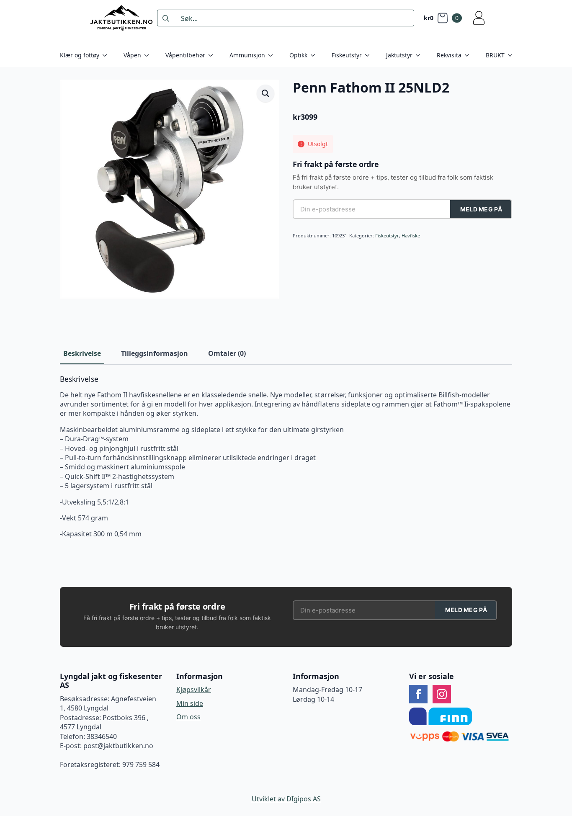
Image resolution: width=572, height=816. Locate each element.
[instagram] (442, 694)
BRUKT (495, 55)
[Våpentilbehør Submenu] (213, 55)
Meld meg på (481, 209)
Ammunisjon (247, 55)
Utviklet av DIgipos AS (286, 798)
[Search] (165, 18)
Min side (189, 703)
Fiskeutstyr (347, 55)
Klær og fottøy (79, 55)
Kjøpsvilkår (193, 689)
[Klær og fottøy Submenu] (107, 55)
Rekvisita (449, 55)
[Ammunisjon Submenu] (273, 55)
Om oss (188, 716)
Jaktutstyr (399, 55)
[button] (265, 93)
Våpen (132, 55)
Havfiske (411, 235)
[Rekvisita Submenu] (469, 55)
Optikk (298, 55)
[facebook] (418, 694)
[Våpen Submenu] (149, 55)
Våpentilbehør (185, 55)
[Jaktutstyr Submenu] (420, 55)
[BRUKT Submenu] (512, 55)
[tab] (82, 353)
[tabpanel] (286, 457)
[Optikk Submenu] (315, 55)
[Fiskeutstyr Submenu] (370, 55)
